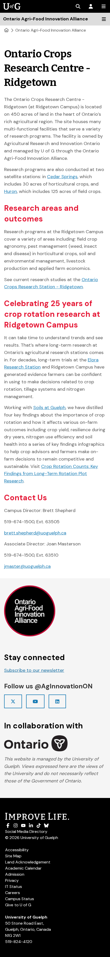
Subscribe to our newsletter (34, 670)
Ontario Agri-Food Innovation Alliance (50, 30)
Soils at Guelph (49, 407)
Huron (10, 191)
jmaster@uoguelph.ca (27, 566)
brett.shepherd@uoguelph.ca (35, 533)
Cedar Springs (62, 177)
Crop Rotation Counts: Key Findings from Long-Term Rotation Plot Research (51, 473)
